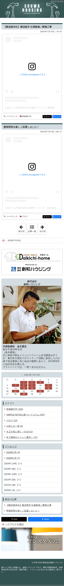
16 (32, 388)
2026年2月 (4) (13, 452)
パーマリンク (12, 116)
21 (15, 391)
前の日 (22, 228)
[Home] (4, 241)
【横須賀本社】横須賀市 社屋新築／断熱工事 (28, 26)
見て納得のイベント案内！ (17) (22, 437)
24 (40, 391)
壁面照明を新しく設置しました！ (21, 126)
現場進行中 (27, 116)
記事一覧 (32, 231)
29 (24, 394)
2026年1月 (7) (13, 458)
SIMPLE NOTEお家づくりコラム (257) (25, 414)
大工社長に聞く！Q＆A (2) (19, 431)
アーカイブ (11, 446)
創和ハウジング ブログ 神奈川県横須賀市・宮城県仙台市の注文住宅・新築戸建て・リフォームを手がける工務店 (32, 9)
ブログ (25, 216)
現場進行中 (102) (14, 409)
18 (48, 388)
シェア (58, 117)
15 (24, 388)
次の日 (43, 228)
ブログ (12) (11, 420)
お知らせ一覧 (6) (14, 426)
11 (48, 385)
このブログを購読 (14, 524)
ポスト (49, 117)
